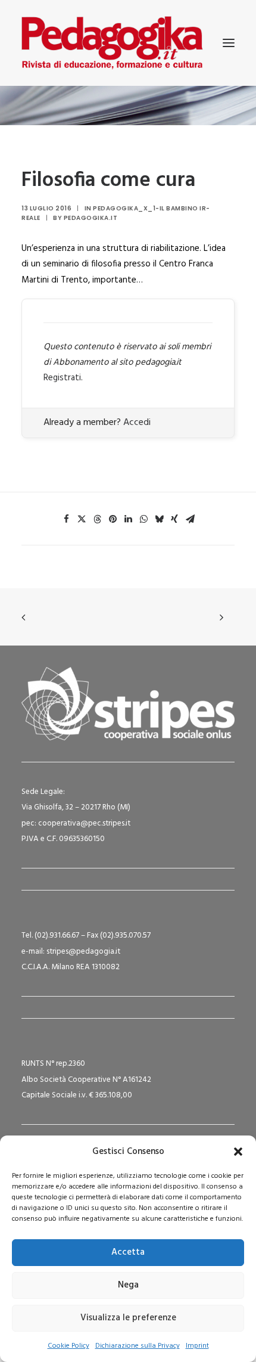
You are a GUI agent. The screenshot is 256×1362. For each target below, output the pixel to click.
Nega (128, 1285)
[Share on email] (190, 519)
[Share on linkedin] (128, 519)
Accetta (128, 1252)
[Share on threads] (97, 519)
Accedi (137, 422)
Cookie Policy (68, 1346)
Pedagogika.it (91, 217)
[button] (238, 1152)
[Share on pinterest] (112, 519)
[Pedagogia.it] (112, 43)
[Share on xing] (174, 519)
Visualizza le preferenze (128, 1318)
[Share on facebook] (66, 519)
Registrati (62, 378)
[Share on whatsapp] (143, 519)
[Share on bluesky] (159, 519)
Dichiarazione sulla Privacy (137, 1346)
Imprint (197, 1346)
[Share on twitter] (81, 519)
